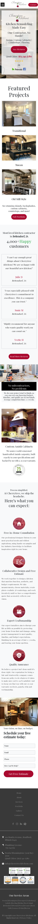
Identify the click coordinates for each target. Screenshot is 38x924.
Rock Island (28, 903)
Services (19, 802)
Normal (15, 906)
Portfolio (19, 806)
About (19, 797)
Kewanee (27, 906)
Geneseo (15, 908)
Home (19, 793)
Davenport (22, 901)
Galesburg (31, 901)
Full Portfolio (19, 217)
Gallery (19, 811)
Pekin (22, 908)
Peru (21, 906)
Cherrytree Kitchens (24, 915)
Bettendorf (8, 906)
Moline (20, 903)
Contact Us (19, 815)
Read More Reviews (19, 356)
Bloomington (13, 901)
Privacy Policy (26, 918)
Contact (33, 5)
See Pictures (19, 49)
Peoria (4, 901)
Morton (27, 908)
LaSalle (8, 903)
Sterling (14, 903)
